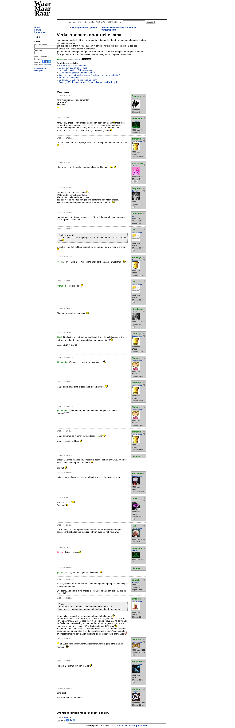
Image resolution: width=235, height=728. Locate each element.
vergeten (47, 64)
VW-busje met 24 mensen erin (72, 65)
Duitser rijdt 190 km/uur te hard (73, 68)
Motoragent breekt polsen (84, 27)
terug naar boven (140, 725)
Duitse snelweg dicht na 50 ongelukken (77, 73)
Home (37, 27)
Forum (37, 30)
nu (65, 717)
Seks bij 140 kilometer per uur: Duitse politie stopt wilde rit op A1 (88, 82)
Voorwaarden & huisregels (40, 70)
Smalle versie (123, 725)
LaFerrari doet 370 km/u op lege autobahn (78, 80)
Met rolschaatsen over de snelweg (74, 77)
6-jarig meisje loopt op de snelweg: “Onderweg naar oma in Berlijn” (89, 75)
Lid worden (40, 32)
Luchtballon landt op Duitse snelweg (75, 70)
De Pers (77, 59)
